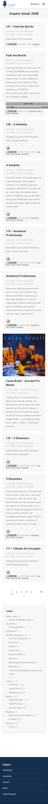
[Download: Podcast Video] (11, 111)
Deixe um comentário (25, 35)
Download (36, 44)
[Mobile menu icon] (43, 4)
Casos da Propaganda (18, 638)
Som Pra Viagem (12, 390)
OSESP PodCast (15, 704)
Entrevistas (10, 631)
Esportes (9, 723)
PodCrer (12, 646)
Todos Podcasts (9, 794)
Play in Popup (16, 154)
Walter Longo (11, 616)
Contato (6, 782)
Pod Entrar (13, 642)
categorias (7, 776)
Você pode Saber (16, 627)
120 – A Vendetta (16, 124)
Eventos (12, 658)
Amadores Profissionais (21, 276)
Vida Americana (15, 692)
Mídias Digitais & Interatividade (21, 662)
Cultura (9, 681)
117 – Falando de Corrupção (23, 548)
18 (41, 592)
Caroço (12, 727)
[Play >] (8, 148)
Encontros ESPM (16, 654)
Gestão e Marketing (14, 635)
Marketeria (13, 666)
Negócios (10, 712)
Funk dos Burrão (16, 55)
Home (5, 788)
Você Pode (10, 624)
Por (24, 31)
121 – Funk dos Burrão (20, 26)
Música (9, 696)
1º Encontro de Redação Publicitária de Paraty (25, 672)
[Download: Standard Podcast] (11, 152)
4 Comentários (22, 393)
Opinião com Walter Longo (20, 620)
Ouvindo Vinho (15, 688)
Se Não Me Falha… (16, 700)
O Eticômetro (14, 478)
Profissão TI (14, 719)
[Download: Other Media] (11, 44)
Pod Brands (13, 650)
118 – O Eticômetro (17, 438)
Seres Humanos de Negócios (21, 715)
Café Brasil (10, 31)
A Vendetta (13, 165)
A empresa (7, 770)
